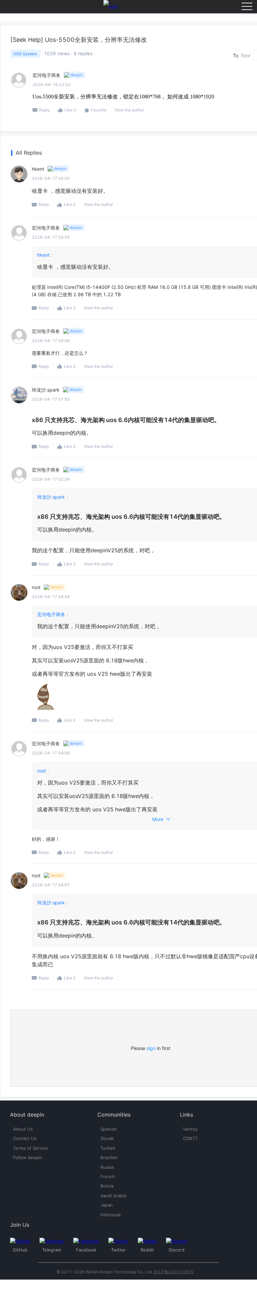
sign (151, 1048)
